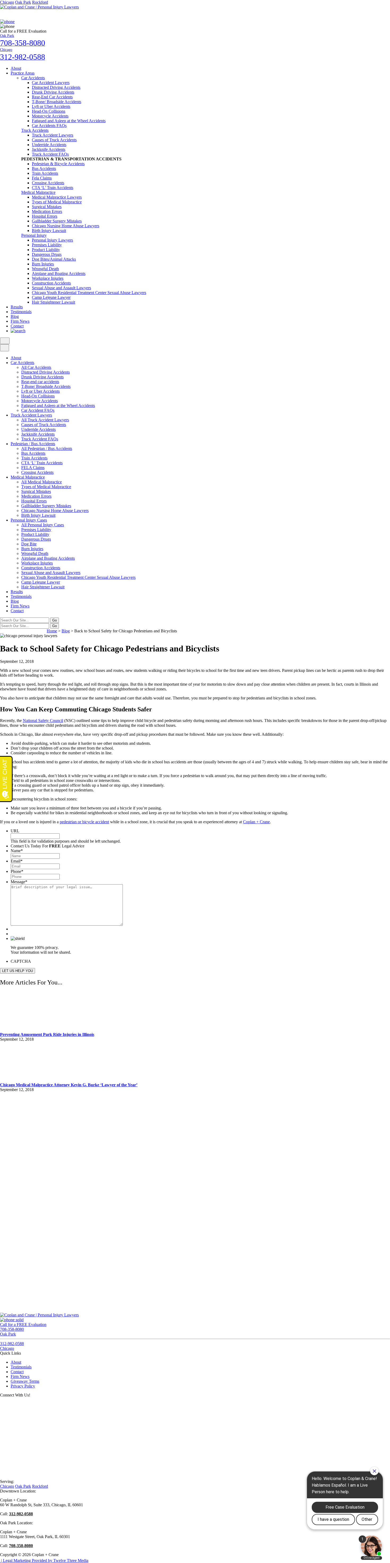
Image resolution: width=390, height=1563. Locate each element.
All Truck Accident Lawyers (45, 420)
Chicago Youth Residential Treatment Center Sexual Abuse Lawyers (89, 292)
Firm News (20, 321)
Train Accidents (45, 173)
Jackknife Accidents (48, 149)
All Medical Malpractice (41, 482)
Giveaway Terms (25, 1381)
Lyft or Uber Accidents (51, 106)
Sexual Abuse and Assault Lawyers (61, 288)
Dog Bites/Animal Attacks (54, 259)
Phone (17, 871)
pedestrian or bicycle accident (84, 822)
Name (17, 850)
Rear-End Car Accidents (52, 97)
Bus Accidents (44, 168)
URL (15, 831)
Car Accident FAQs (37, 410)
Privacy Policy (23, 1386)
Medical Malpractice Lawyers (57, 197)
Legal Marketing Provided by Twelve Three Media (44, 1560)
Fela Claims (42, 178)
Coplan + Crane (256, 822)
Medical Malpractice (38, 192)
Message (19, 881)
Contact (17, 326)
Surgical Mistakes (47, 206)
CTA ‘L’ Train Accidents (52, 187)
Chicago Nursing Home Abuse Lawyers (65, 226)
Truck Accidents (35, 130)
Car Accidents (33, 78)
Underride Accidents (49, 144)
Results (17, 307)
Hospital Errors (44, 216)
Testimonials (21, 311)
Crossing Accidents (48, 183)
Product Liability (46, 249)
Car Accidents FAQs (49, 125)
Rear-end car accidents (40, 381)
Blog (15, 316)
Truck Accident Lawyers (52, 135)
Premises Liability (47, 245)
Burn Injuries (43, 264)
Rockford (40, 2)
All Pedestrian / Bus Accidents (46, 448)
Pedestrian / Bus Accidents (33, 443)
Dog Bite (29, 544)
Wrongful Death (45, 268)
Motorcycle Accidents (50, 116)
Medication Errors (47, 211)
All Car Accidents (36, 367)
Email (17, 861)
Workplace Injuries (47, 278)
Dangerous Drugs (47, 254)
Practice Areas (22, 73)
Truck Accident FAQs (50, 154)
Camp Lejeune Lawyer (51, 297)
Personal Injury (34, 235)
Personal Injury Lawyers (52, 240)
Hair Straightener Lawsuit (53, 302)
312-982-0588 (21, 1514)
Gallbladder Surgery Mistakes (57, 221)
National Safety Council (43, 720)
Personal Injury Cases (29, 520)
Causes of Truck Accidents (54, 140)
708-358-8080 (21, 1545)
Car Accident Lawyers (51, 82)
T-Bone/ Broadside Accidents (56, 101)
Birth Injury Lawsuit (49, 230)
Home (52, 631)
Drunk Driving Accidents (53, 92)
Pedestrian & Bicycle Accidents (58, 163)
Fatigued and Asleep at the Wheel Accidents (69, 121)
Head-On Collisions (48, 111)
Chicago (7, 2)
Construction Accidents (51, 283)
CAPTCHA (21, 961)
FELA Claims (33, 467)
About (16, 68)
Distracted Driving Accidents (56, 87)
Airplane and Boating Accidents (58, 273)
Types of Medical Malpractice (57, 202)
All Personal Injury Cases (42, 525)
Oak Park (23, 2)
